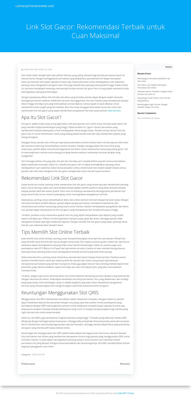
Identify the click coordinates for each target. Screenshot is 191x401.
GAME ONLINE (38, 354)
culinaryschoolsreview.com (34, 6)
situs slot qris (114, 110)
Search (168, 67)
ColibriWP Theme (125, 393)
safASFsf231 (29, 69)
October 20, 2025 (45, 69)
